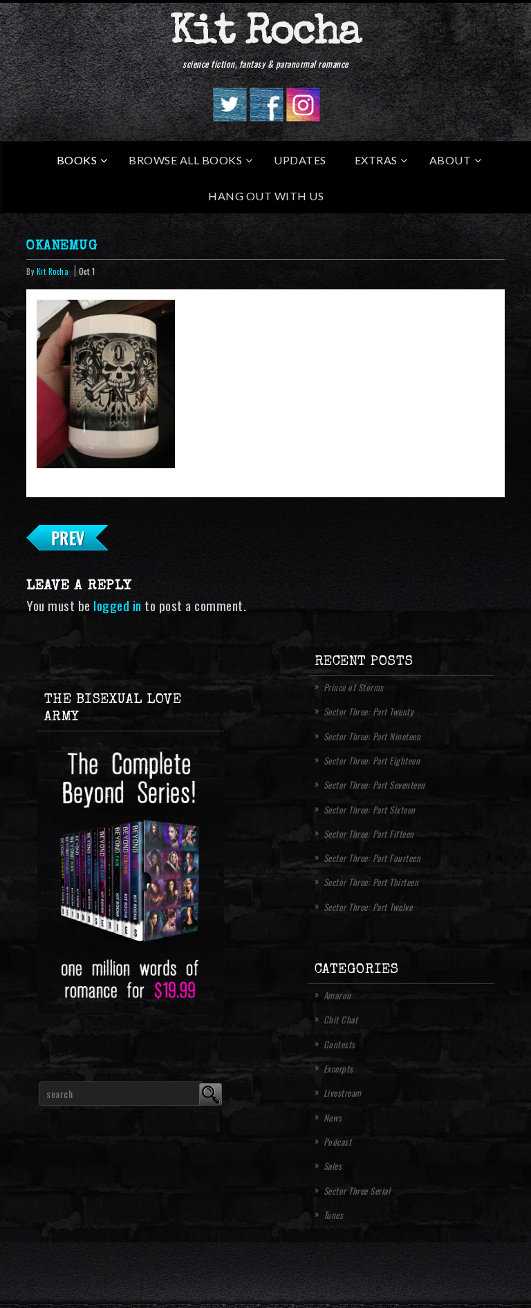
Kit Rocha (265, 34)
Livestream (343, 1092)
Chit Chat (341, 1019)
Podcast (338, 1141)
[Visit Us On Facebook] (266, 117)
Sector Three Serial (357, 1191)
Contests (339, 1044)
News (333, 1117)
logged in (117, 605)
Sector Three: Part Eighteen (372, 760)
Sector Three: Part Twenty (369, 711)
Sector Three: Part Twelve (368, 907)
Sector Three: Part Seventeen (374, 784)
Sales (333, 1166)
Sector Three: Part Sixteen (370, 809)
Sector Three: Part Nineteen (372, 736)
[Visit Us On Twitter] (229, 117)
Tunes (334, 1215)
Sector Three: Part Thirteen (371, 882)
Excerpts (338, 1068)
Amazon (337, 995)
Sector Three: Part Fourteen (372, 858)
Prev (68, 537)
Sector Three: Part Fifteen (369, 833)
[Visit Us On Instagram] (302, 117)
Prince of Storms (354, 687)
